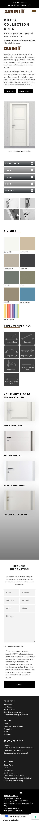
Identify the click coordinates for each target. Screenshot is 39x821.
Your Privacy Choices (17, 816)
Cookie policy (8, 773)
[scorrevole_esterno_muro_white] (11, 378)
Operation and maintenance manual (16, 753)
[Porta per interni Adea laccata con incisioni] (11, 203)
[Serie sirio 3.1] (27, 214)
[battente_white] (27, 337)
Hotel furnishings (10, 709)
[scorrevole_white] (27, 364)
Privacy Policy (8, 770)
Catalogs (7, 745)
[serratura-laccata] (11, 214)
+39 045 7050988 (11, 808)
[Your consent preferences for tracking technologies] (35, 817)
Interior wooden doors (27, 40)
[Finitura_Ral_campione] (11, 311)
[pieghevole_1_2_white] (11, 350)
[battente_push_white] (11, 337)
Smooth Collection (14, 485)
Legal (6, 768)
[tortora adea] (11, 260)
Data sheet (25, 91)
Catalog (10, 91)
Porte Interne (14, 40)
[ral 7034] (27, 277)
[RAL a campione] (27, 294)
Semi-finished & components (13, 712)
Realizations (8, 734)
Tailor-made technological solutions (16, 715)
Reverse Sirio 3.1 (13, 455)
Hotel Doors (8, 707)
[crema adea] (27, 243)
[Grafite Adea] (27, 260)
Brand (6, 724)
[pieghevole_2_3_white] (27, 350)
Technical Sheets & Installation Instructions (18, 748)
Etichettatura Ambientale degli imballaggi (18, 778)
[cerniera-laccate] (27, 203)
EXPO (6, 732)
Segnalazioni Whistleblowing (13, 781)
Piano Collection (13, 426)
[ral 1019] (11, 294)
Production (7, 729)
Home (6, 40)
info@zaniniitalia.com (13, 811)
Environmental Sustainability (13, 726)
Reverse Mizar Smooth (16, 514)
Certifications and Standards (13, 750)
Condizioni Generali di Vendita (14, 775)
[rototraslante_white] (11, 364)
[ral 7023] (11, 277)
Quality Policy (8, 765)
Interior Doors (8, 704)
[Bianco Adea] (11, 244)
